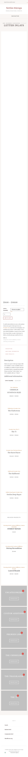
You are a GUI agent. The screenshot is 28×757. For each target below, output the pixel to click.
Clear (11, 311)
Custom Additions (16, 23)
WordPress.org (9, 738)
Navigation (15, 16)
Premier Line (6, 327)
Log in (6, 725)
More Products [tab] (10, 354)
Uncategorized (9, 23)
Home (4, 23)
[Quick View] (5, 402)
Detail (14, 401)
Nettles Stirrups (14, 8)
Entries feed (8, 729)
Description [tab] (9, 348)
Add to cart (7, 318)
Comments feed (9, 734)
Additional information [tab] (12, 351)
